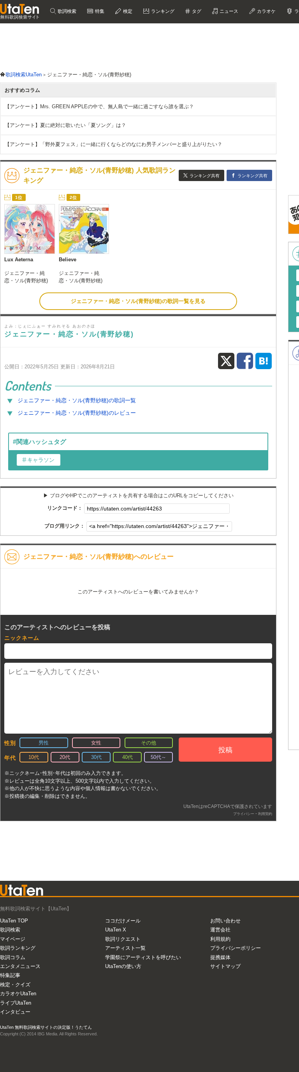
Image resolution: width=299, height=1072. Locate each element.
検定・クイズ (15, 985)
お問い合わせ (225, 921)
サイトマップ (225, 966)
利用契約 (265, 814)
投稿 (225, 750)
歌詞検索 (66, 11)
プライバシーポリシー (235, 948)
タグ (196, 11)
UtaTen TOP (14, 921)
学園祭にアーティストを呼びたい (143, 957)
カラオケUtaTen (18, 993)
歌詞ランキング (17, 948)
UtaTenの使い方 (123, 966)
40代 (127, 757)
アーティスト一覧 (125, 948)
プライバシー (243, 814)
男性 (44, 743)
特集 (99, 11)
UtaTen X (115, 930)
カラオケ (266, 11)
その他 (148, 743)
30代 (96, 757)
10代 (33, 757)
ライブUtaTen (15, 1003)
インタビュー (15, 1012)
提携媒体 (220, 957)
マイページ (12, 939)
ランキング (162, 11)
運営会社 (220, 930)
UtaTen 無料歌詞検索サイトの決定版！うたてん (46, 1027)
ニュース (228, 11)
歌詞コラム (12, 957)
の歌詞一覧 (77, 400)
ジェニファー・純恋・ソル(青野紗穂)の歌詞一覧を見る (138, 301)
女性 (96, 743)
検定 (127, 11)
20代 (65, 757)
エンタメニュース (20, 966)
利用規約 (220, 939)
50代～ (158, 757)
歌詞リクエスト (123, 939)
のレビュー (77, 413)
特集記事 (10, 975)
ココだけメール (123, 921)
